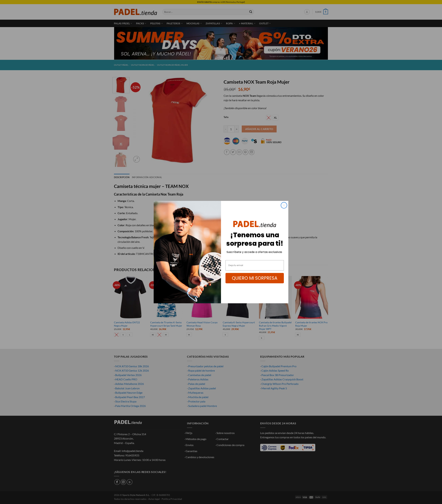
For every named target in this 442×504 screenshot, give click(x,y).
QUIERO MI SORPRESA (254, 278)
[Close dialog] (284, 205)
